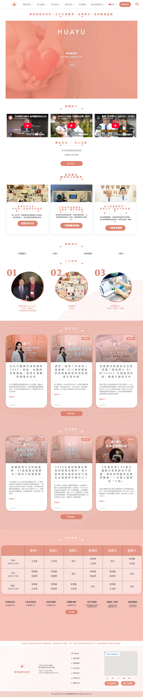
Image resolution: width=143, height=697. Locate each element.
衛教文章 (76, 678)
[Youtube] (123, 678)
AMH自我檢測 (96, 4)
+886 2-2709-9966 (45, 671)
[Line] (107, 678)
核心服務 (40, 4)
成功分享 (76, 668)
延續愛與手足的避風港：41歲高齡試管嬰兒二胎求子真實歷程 (26, 470)
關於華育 (26, 4)
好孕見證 (54, 4)
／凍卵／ (55, 253)
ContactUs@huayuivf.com (48, 673)
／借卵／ (121, 253)
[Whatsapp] (134, 678)
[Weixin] (129, 678)
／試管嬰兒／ (22, 253)
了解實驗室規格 (71, 225)
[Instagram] (118, 678)
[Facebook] (112, 678)
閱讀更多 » (12, 397)
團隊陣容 (76, 663)
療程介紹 (76, 683)
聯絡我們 (125, 4)
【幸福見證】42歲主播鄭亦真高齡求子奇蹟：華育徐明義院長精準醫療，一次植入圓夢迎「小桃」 (116, 474)
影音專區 (82, 4)
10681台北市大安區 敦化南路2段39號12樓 (46, 666)
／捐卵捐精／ (88, 253)
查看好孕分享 (27, 223)
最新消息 (68, 4)
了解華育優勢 (115, 227)
